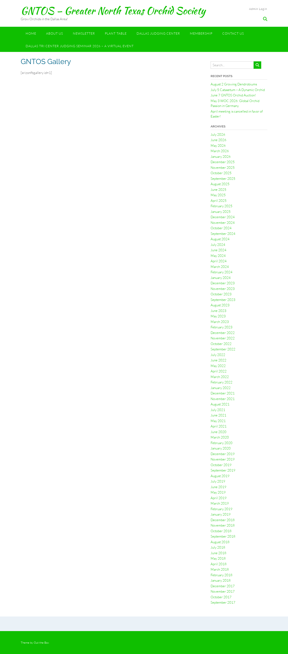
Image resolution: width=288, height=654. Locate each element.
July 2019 (218, 481)
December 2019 (223, 454)
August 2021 (220, 404)
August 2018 (220, 542)
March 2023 (220, 322)
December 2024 (223, 217)
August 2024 (220, 239)
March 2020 (220, 437)
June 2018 (218, 553)
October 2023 (221, 294)
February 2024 (221, 272)
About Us (54, 33)
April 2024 (219, 261)
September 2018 (223, 536)
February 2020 (221, 443)
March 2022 (220, 377)
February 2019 (221, 509)
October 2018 (221, 531)
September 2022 (223, 349)
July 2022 (218, 355)
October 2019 (221, 465)
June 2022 (218, 360)
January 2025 (221, 211)
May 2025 (218, 195)
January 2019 (221, 514)
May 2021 (218, 421)
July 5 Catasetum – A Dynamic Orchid (238, 90)
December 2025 (223, 162)
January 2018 (221, 580)
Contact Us (233, 33)
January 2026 (221, 156)
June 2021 (218, 415)
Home (31, 33)
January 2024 (221, 278)
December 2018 (223, 520)
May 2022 (218, 366)
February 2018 (221, 575)
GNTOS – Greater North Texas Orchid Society (113, 10)
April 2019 (219, 498)
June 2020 (218, 432)
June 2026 (218, 140)
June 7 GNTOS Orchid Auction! (233, 95)
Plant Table (116, 33)
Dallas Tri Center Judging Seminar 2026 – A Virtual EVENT (80, 46)
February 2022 (221, 382)
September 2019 (223, 470)
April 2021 (219, 426)
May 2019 (218, 492)
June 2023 (218, 311)
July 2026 (218, 134)
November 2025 (223, 167)
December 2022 (223, 333)
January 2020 (221, 448)
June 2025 (218, 189)
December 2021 (223, 393)
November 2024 (223, 222)
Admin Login (258, 9)
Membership (201, 33)
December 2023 (223, 283)
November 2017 (223, 591)
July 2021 (218, 410)
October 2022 (221, 344)
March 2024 (220, 267)
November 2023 (223, 289)
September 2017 (223, 602)
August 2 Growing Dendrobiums (234, 84)
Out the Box (41, 642)
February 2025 (221, 206)
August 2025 (220, 184)
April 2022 (219, 371)
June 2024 (218, 250)
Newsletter (84, 33)
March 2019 (220, 503)
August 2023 (220, 305)
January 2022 (221, 388)
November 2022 (223, 338)
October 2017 (221, 597)
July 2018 (218, 547)
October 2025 (221, 173)
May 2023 (218, 316)
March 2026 (220, 151)
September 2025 (223, 178)
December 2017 (223, 586)
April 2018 (219, 564)
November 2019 (223, 459)
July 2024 (218, 244)
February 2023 (221, 327)
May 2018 (218, 558)
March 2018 (220, 569)
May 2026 (218, 145)
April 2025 (219, 200)
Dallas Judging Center (158, 33)
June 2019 (218, 487)
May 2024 (218, 256)
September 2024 (223, 233)
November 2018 (223, 525)
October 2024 (221, 228)
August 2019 (220, 476)
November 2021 (223, 399)
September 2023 (223, 300)
